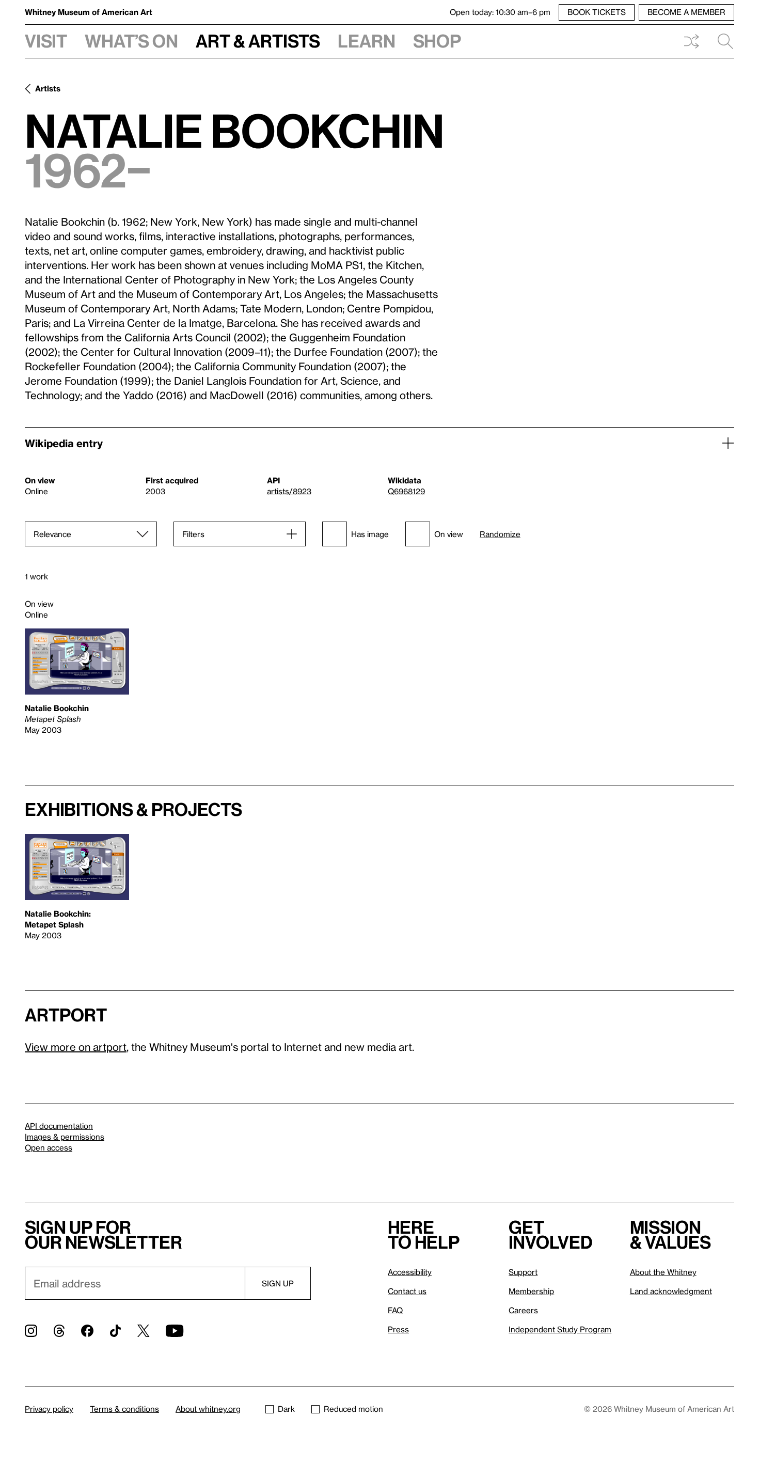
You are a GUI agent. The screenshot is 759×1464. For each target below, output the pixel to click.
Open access (48, 1147)
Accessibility (410, 1272)
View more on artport (75, 1047)
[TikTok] (115, 1330)
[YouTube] (174, 1330)
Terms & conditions (124, 1408)
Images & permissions (64, 1136)
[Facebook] (87, 1330)
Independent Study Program (560, 1329)
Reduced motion (353, 1408)
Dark (286, 1408)
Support (523, 1272)
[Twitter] (143, 1330)
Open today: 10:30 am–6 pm (500, 12)
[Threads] (59, 1330)
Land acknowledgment (671, 1291)
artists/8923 (289, 491)
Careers (523, 1310)
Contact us (407, 1291)
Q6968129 (406, 491)
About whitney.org (208, 1408)
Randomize (500, 534)
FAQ (395, 1310)
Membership (531, 1291)
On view (448, 534)
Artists (47, 88)
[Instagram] (31, 1330)
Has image (370, 534)
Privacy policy (49, 1408)
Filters (193, 534)
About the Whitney (663, 1272)
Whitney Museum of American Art (88, 12)
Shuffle (691, 41)
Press (398, 1329)
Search (721, 41)
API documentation (59, 1125)
